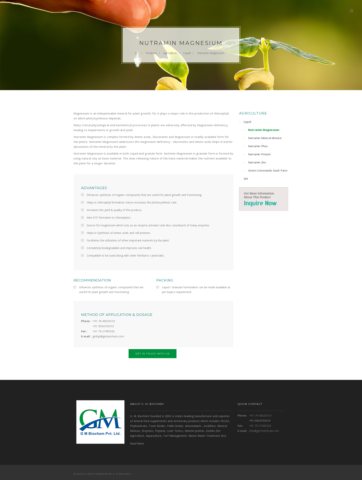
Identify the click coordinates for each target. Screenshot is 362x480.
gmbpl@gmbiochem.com (108, 336)
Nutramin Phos (258, 146)
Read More (137, 443)
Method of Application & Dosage (117, 315)
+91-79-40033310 (104, 321)
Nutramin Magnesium (263, 130)
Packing (164, 280)
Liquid (187, 53)
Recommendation (92, 280)
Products (151, 53)
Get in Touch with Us (152, 353)
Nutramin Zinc (257, 162)
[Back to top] (351, 469)
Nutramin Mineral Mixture (265, 138)
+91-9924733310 (103, 326)
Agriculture (170, 53)
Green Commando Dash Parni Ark (265, 174)
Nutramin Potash (259, 154)
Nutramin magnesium (211, 53)
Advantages (94, 188)
